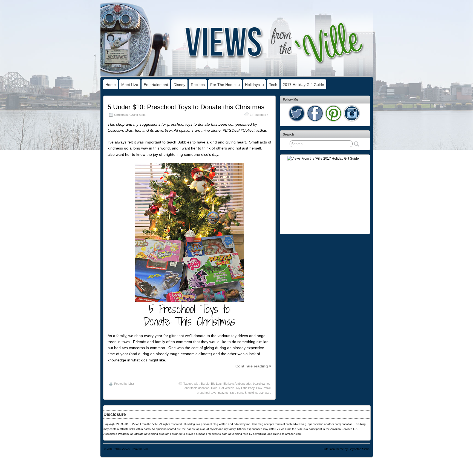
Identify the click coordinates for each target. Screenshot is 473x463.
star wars (265, 392)
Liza (131, 383)
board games (261, 383)
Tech (273, 84)
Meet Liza (129, 84)
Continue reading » (253, 366)
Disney (179, 84)
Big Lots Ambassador (237, 383)
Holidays (252, 84)
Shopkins (251, 392)
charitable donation (196, 388)
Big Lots (216, 383)
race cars (236, 392)
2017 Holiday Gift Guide (303, 84)
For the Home (223, 84)
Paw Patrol (263, 388)
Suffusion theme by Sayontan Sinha (346, 449)
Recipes (198, 84)
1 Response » (259, 114)
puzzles (223, 392)
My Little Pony (245, 388)
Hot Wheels (227, 388)
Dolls (214, 388)
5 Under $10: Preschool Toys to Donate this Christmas (186, 107)
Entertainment (156, 84)
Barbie (205, 383)
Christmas (121, 114)
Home (110, 84)
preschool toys (207, 392)
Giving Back (137, 114)
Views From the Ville (135, 449)
